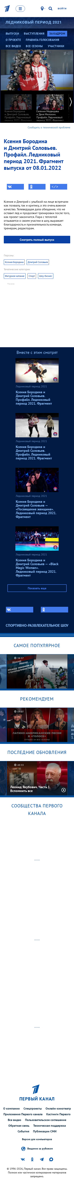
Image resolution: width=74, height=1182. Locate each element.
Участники (56, 46)
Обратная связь (18, 1125)
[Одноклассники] (37, 187)
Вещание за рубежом (40, 1148)
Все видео (14, 1120)
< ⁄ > (55, 186)
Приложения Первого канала (23, 1114)
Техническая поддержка (49, 1125)
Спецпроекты (33, 1108)
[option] (18, 108)
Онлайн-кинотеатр (58, 1108)
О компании (11, 1108)
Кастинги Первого (58, 1114)
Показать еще (37, 588)
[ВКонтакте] (15, 187)
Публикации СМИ (45, 1131)
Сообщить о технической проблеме (49, 127)
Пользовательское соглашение (45, 1120)
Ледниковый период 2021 (34, 22)
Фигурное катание (14, 276)
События (23, 1131)
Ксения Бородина (14, 262)
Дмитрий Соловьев (38, 262)
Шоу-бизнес (45, 276)
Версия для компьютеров (37, 1139)
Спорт (32, 276)
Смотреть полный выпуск (37, 239)
